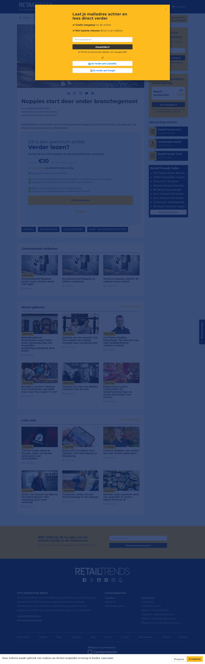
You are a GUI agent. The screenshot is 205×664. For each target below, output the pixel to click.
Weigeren (179, 659)
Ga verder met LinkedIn (104, 63)
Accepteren (195, 659)
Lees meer (107, 658)
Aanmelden (101, 47)
